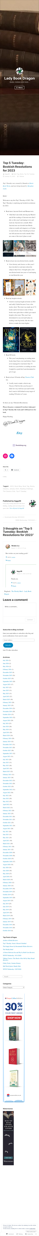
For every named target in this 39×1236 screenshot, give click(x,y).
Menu (20, 88)
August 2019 (6, 900)
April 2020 (6, 876)
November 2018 (7, 927)
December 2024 (7, 708)
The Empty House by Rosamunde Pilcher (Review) (17, 946)
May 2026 (6, 666)
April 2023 (6, 768)
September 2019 (7, 897)
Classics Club (29, 377)
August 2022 (6, 792)
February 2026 (7, 669)
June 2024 (6, 726)
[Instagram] (5, 456)
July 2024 (6, 723)
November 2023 (7, 747)
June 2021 (6, 834)
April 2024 (6, 732)
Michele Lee (15, 546)
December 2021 (7, 816)
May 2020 (6, 873)
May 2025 (6, 693)
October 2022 (7, 786)
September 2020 (7, 861)
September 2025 (7, 681)
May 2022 (6, 801)
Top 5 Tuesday (21, 491)
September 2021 (7, 825)
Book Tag (16, 174)
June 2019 (6, 906)
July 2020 (6, 867)
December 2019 (7, 888)
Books (21, 174)
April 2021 (6, 840)
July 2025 (6, 687)
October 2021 (7, 822)
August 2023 (6, 756)
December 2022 (7, 780)
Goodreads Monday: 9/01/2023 (13, 517)
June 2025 (6, 690)
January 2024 (7, 741)
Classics (6, 489)
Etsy (19, 432)
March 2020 (6, 879)
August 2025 (6, 684)
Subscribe (8, 645)
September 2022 (7, 789)
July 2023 (6, 759)
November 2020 (7, 855)
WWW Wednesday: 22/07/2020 (12, 969)
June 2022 (6, 798)
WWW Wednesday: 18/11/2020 (12, 955)
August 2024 (6, 720)
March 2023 (6, 771)
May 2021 (6, 837)
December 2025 (7, 672)
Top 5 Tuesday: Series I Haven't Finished (14, 943)
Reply (9, 560)
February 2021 (7, 846)
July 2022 (6, 795)
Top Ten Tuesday (29, 174)
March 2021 (6, 843)
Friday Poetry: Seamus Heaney (12, 963)
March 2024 (6, 735)
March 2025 (6, 699)
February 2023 (7, 774)
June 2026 (6, 663)
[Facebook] (11, 456)
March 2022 (6, 807)
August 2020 (6, 864)
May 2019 (6, 909)
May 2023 (6, 765)
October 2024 (7, 714)
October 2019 (7, 894)
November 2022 (7, 783)
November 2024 (7, 711)
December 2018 (7, 924)
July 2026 (6, 660)
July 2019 (6, 903)
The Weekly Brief (8, 949)
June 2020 (6, 870)
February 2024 (7, 738)
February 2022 (7, 810)
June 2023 (6, 762)
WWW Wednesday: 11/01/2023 (25, 520)
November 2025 (7, 675)
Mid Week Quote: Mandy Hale (12, 966)
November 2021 (7, 819)
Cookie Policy (32, 1228)
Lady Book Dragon (19, 78)
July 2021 (6, 831)
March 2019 (6, 915)
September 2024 (7, 717)
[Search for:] (12, 976)
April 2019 (6, 912)
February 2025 (7, 702)
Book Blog (18, 486)
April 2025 (6, 696)
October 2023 (7, 750)
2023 (12, 486)
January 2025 (7, 705)
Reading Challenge (26, 489)
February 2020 (7, 882)
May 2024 (6, 729)
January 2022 (7, 813)
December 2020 (7, 852)
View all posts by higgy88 (17, 508)
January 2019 (7, 921)
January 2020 (7, 885)
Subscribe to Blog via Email (13, 630)
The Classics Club (9, 491)
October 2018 (7, 930)
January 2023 (14, 489)
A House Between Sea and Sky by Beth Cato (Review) (19, 952)
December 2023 (7, 744)
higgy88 (7, 174)
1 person (13, 557)
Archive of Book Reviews (10, 940)
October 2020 (7, 858)
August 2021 (6, 828)
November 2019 (7, 891)
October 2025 (7, 678)
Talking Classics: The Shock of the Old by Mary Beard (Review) (18, 959)
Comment (30, 619)
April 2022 (6, 804)
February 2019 (7, 918)
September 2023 (7, 753)
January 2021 (7, 849)
